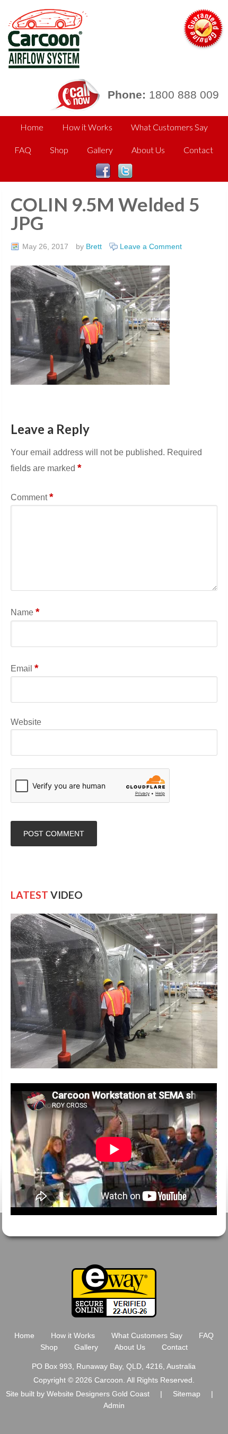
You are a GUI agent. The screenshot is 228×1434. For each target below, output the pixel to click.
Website (26, 722)
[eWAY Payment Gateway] (114, 1313)
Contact (198, 150)
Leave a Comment (151, 246)
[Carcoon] (45, 63)
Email (24, 668)
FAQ (22, 150)
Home (31, 127)
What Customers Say (169, 127)
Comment (32, 496)
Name (25, 611)
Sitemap (186, 1394)
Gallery (100, 150)
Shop (59, 150)
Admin (114, 1406)
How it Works (87, 127)
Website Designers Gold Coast (98, 1394)
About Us (148, 150)
